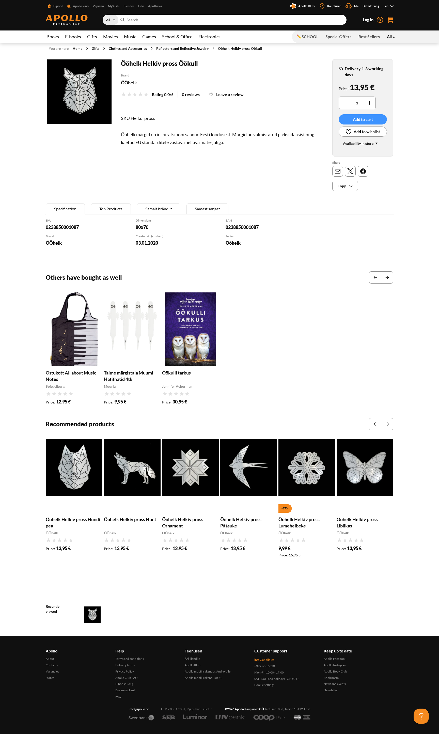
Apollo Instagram (335, 665)
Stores (50, 678)
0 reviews (191, 94)
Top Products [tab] (110, 208)
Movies (110, 36)
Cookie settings (264, 685)
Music (130, 36)
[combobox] (225, 20)
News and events (335, 684)
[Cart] (390, 20)
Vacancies (52, 671)
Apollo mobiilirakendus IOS (203, 678)
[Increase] (369, 103)
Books (52, 36)
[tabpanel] (219, 238)
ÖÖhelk (129, 82)
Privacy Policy (124, 671)
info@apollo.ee (264, 660)
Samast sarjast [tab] (207, 208)
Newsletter (331, 690)
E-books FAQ (124, 684)
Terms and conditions (129, 659)
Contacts (52, 665)
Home (77, 48)
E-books (73, 36)
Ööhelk (233, 243)
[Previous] (375, 277)
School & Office (177, 36)
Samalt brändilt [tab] (158, 208)
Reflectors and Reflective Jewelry (182, 48)
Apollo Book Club (335, 671)
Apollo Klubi (193, 665)
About (50, 659)
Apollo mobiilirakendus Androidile (207, 671)
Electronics (209, 36)
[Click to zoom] (79, 91)
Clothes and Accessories (128, 48)
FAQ (118, 696)
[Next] (387, 277)
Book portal (331, 678)
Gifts (92, 36)
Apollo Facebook (335, 659)
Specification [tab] (65, 208)
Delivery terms (125, 665)
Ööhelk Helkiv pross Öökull (240, 48)
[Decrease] (345, 103)
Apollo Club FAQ (126, 678)
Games (149, 36)
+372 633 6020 (264, 666)
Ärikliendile (192, 659)
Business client (125, 690)
